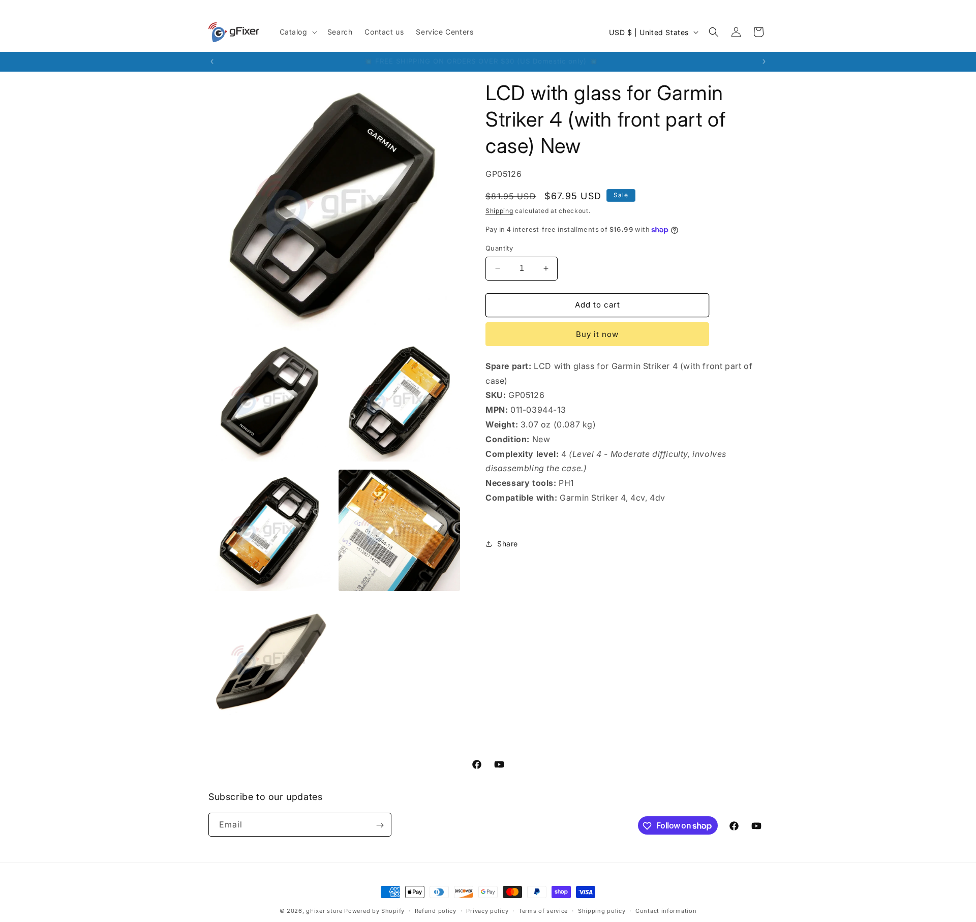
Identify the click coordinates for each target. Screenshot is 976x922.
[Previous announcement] (212, 61)
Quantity (499, 248)
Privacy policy (487, 910)
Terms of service (543, 910)
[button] (297, 32)
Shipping (499, 210)
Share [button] (507, 543)
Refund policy (435, 910)
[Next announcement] (764, 61)
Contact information (665, 910)
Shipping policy (602, 910)
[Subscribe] (380, 825)
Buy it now (597, 334)
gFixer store (324, 910)
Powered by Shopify (374, 910)
